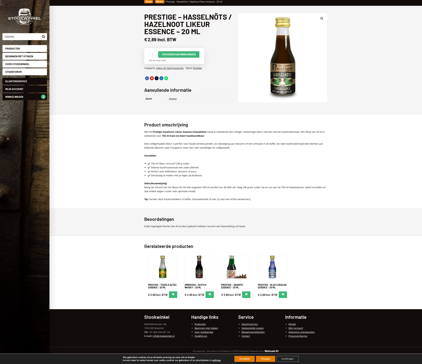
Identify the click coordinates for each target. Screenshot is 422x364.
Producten (12, 48)
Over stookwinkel (17, 64)
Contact (245, 336)
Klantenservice (16, 81)
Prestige (197, 68)
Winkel (159, 1)
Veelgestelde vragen (252, 328)
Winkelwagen (24, 96)
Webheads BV (272, 351)
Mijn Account (14, 88)
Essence (173, 98)
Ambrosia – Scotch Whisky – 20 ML (195, 286)
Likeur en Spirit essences (170, 68)
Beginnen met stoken (19, 56)
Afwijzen (265, 358)
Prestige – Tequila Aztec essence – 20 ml (162, 286)
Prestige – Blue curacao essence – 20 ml (272, 286)
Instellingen (287, 358)
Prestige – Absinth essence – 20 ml (232, 286)
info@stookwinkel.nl (164, 336)
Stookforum (13, 71)
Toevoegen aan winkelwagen (179, 54)
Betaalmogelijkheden (253, 332)
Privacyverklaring (297, 336)
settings (216, 360)
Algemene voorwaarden (301, 332)
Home (149, 1)
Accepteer (244, 358)
